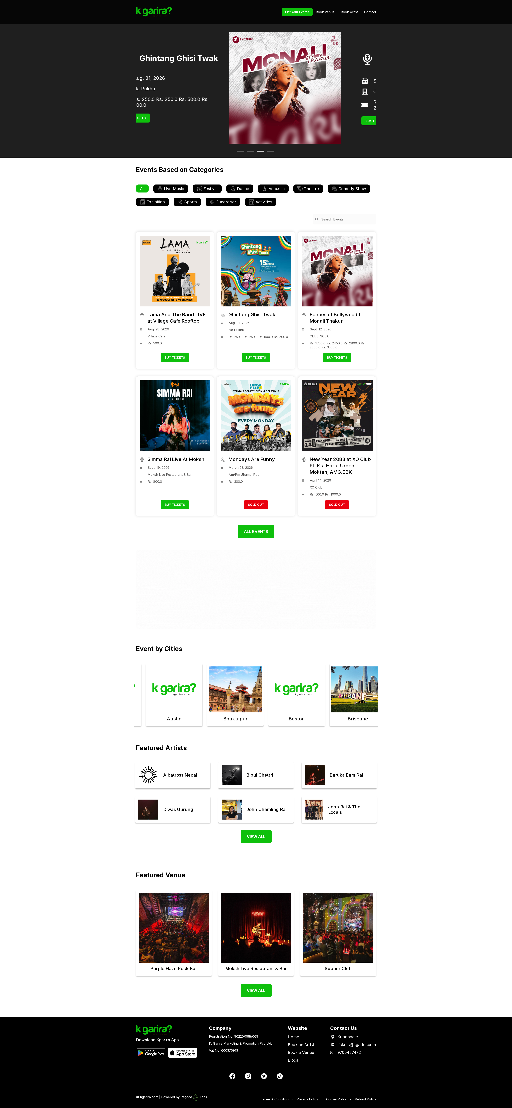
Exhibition (156, 201)
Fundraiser (226, 201)
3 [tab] (259, 153)
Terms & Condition (275, 1099)
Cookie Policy (336, 1099)
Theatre (311, 188)
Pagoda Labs (194, 1097)
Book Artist (349, 12)
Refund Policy (365, 1099)
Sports (190, 201)
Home (293, 1036)
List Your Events (297, 12)
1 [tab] (239, 153)
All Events (256, 531)
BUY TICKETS (282, 121)
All (142, 188)
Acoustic (277, 188)
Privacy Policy (307, 1099)
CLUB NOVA (294, 91)
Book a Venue (301, 1052)
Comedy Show (352, 188)
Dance (243, 188)
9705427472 (349, 1052)
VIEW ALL (256, 836)
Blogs (293, 1060)
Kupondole (347, 1036)
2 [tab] (249, 153)
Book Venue (325, 12)
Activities (264, 201)
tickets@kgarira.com (356, 1044)
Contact (370, 12)
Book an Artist (301, 1044)
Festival (210, 188)
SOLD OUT (256, 505)
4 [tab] (269, 153)
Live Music (174, 188)
